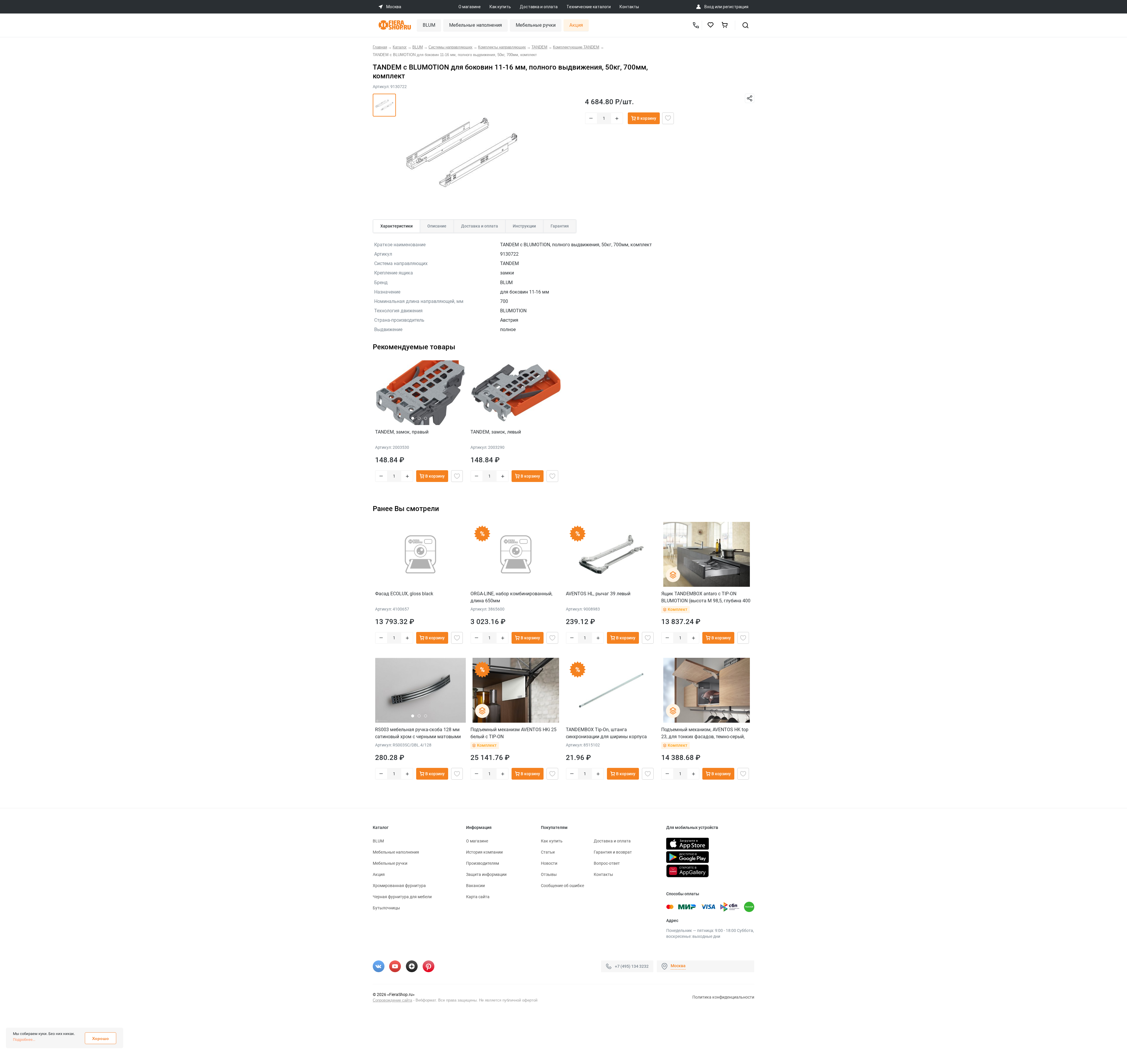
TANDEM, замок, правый (401, 432)
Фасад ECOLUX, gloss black (404, 593)
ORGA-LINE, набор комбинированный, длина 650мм (511, 597)
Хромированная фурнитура (399, 885)
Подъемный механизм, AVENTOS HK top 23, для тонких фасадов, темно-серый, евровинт (704, 733)
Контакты (629, 7)
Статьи (548, 852)
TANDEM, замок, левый (495, 432)
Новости (549, 863)
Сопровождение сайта (392, 1000)
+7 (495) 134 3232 (632, 966)
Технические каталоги (588, 7)
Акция (576, 25)
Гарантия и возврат (613, 852)
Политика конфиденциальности (723, 997)
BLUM (429, 25)
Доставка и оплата (539, 7)
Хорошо (100, 1038)
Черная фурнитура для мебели (402, 896)
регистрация (735, 6)
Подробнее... (24, 1039)
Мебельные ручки (536, 25)
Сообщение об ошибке (562, 885)
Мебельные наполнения (475, 25)
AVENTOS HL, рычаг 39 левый (598, 593)
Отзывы (549, 874)
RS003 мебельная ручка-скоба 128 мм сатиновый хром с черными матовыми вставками (418, 733)
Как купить (500, 7)
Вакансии (475, 885)
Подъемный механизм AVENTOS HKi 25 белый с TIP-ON (513, 733)
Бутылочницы (386, 908)
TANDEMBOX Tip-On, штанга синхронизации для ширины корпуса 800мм (606, 733)
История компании (484, 852)
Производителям (482, 863)
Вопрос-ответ (607, 863)
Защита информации (486, 874)
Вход (709, 6)
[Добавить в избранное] (668, 118)
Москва (678, 965)
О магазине (469, 7)
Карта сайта (478, 896)
